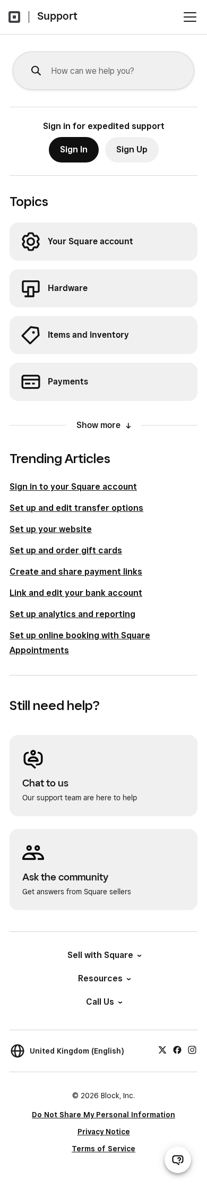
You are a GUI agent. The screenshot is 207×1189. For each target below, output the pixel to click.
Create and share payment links (76, 572)
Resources (100, 978)
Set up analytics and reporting (72, 614)
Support (57, 16)
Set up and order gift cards (66, 550)
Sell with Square (100, 955)
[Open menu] (190, 17)
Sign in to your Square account (73, 487)
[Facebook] (177, 1049)
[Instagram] (192, 1049)
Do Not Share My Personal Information (103, 1114)
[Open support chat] (178, 1160)
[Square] (14, 17)
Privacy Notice (103, 1131)
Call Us (100, 1002)
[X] (162, 1049)
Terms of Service (103, 1148)
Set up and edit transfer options (76, 508)
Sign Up (132, 149)
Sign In (74, 149)
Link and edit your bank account (76, 593)
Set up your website (51, 529)
